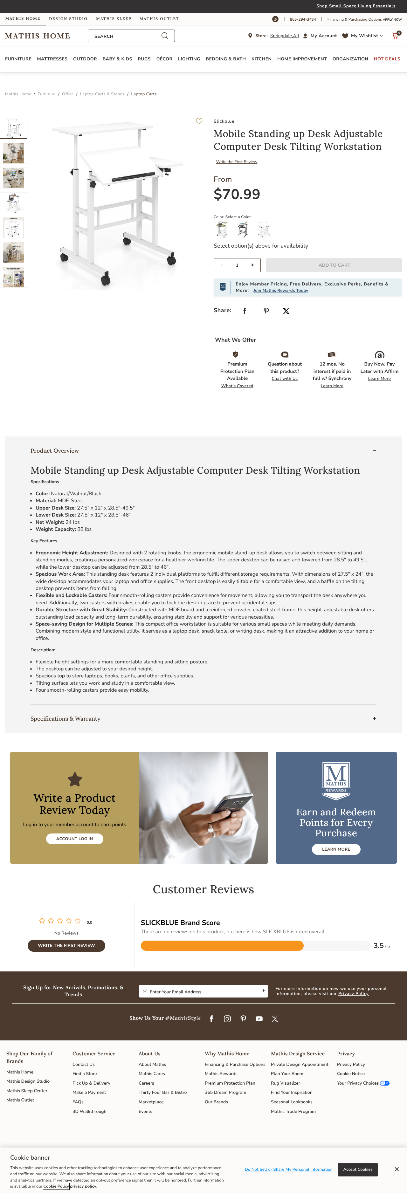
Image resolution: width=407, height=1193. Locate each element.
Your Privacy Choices (358, 1083)
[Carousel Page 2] (13, 153)
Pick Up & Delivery (91, 1083)
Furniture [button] (18, 59)
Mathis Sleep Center (26, 1091)
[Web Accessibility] (275, 19)
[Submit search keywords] (164, 36)
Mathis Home (19, 1072)
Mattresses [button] (52, 59)
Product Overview (55, 450)
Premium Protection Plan (230, 1083)
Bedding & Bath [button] (226, 59)
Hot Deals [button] (387, 59)
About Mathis (152, 1064)
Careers (146, 1083)
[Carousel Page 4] (13, 202)
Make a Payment (89, 1092)
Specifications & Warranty (65, 718)
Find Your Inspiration (292, 1092)
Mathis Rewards (221, 1074)
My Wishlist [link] (364, 36)
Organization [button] (350, 59)
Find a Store (84, 1074)
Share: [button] (222, 310)
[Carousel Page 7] (13, 277)
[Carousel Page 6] (13, 252)
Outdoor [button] (85, 59)
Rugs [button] (144, 59)
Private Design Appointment (299, 1064)
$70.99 (237, 194)
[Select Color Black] (245, 232)
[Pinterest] (243, 1019)
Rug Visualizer (285, 1083)
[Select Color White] (266, 232)
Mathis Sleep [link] (113, 19)
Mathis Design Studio (28, 1081)
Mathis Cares (152, 1074)
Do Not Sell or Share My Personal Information (289, 1169)
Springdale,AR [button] (284, 36)
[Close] (397, 1169)
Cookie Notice (351, 1074)
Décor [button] (164, 59)
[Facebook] (211, 1019)
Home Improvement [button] (302, 59)
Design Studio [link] (68, 19)
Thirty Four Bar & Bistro (163, 1092)
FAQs (78, 1102)
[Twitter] (275, 1019)
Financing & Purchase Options (235, 1064)
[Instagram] (227, 1019)
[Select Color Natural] (224, 232)
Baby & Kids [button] (117, 59)
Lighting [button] (189, 59)
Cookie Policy (56, 1186)
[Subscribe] (263, 991)
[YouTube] (259, 1019)
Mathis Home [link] (22, 18)
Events (145, 1111)
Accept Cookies (358, 1169)
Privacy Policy (353, 994)
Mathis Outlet (20, 1100)
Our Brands (216, 1102)
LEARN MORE (336, 849)
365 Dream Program (225, 1092)
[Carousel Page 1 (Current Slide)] (13, 128)
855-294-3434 (303, 19)
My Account (324, 36)
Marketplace (151, 1102)
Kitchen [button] (262, 59)
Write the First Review (237, 162)
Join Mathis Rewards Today (280, 290)
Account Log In (74, 839)
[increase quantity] (255, 265)
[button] (320, 36)
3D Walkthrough (89, 1111)
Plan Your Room (287, 1074)
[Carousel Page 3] (13, 178)
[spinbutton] (237, 265)
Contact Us (83, 1064)
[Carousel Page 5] (13, 227)
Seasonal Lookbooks (292, 1102)
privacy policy (83, 1186)
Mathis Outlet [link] (159, 19)
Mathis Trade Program (293, 1111)
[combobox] (128, 36)
